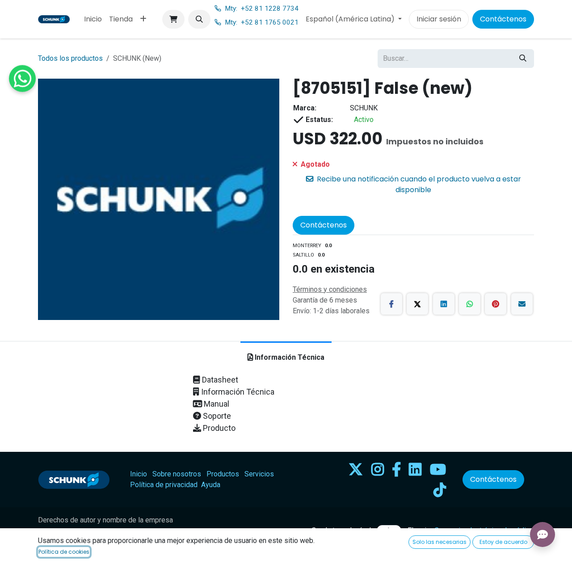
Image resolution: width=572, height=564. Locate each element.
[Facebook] (391, 304)
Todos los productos (70, 58)
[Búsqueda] (523, 58)
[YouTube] (438, 469)
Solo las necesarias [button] (439, 542)
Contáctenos (503, 19)
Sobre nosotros (176, 474)
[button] (199, 19)
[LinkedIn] (443, 304)
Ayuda (210, 484)
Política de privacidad (164, 484)
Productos (222, 474)
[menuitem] (92, 19)
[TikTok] (440, 490)
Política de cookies (63, 552)
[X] (417, 304)
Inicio (138, 474)
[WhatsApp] (469, 304)
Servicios (259, 474)
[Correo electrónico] (522, 304)
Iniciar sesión (438, 19)
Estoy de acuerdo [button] (503, 542)
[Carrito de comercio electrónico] (173, 19)
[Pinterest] (495, 304)
